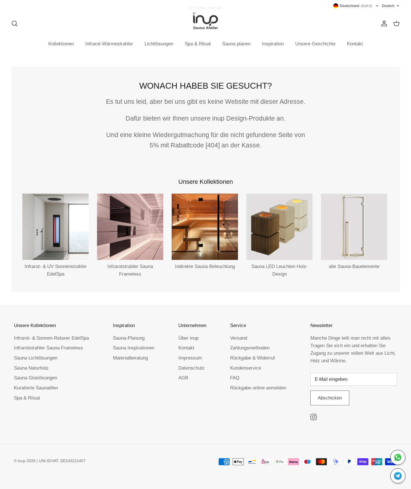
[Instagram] (313, 417)
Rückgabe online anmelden (258, 388)
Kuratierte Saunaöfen (36, 388)
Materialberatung (130, 358)
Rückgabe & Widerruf (252, 358)
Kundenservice (245, 368)
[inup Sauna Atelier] (205, 21)
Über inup (188, 338)
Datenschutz (191, 368)
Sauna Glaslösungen (35, 377)
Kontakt (355, 43)
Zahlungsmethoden (250, 348)
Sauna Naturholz (31, 368)
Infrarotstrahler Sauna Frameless (48, 348)
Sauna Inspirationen (133, 348)
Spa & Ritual (198, 43)
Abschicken (330, 398)
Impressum (190, 358)
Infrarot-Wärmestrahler (109, 43)
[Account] (383, 23)
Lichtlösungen (159, 43)
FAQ (234, 377)
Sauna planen (236, 43)
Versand (238, 338)
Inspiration (273, 43)
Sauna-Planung (129, 338)
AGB (183, 377)
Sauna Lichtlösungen (35, 358)
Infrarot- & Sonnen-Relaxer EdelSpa (51, 338)
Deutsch (388, 6)
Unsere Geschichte (315, 43)
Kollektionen (61, 43)
